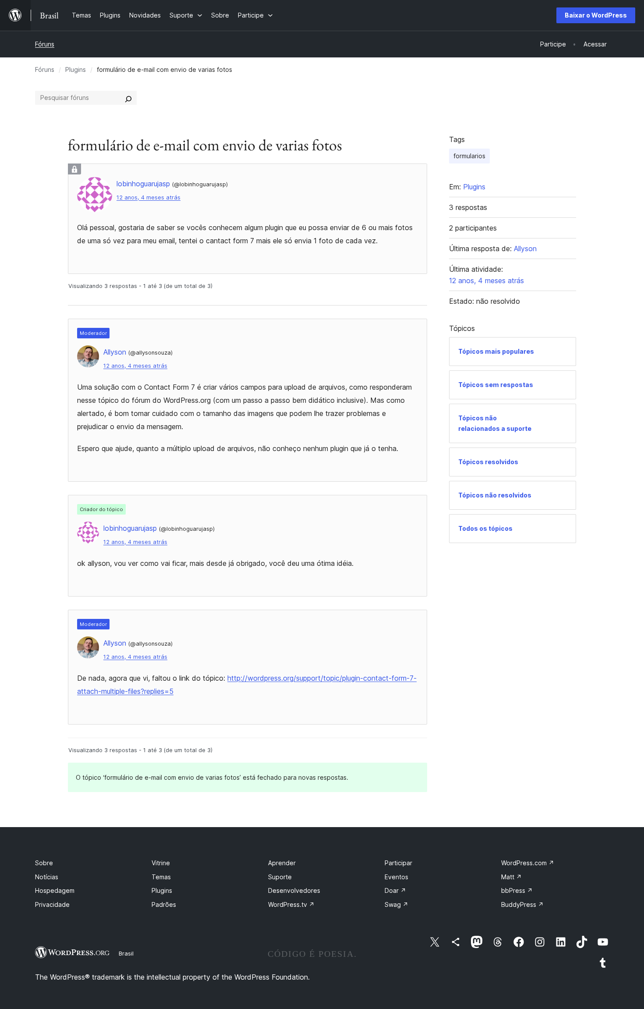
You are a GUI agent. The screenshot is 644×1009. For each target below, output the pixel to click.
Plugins (75, 69)
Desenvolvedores (294, 890)
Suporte (280, 877)
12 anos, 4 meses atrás (148, 197)
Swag (396, 904)
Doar (395, 890)
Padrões (164, 904)
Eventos (396, 877)
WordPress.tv (291, 904)
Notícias (46, 877)
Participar (398, 863)
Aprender (282, 863)
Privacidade (52, 904)
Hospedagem (54, 890)
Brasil (126, 953)
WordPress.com (527, 863)
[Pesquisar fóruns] (128, 98)
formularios (469, 156)
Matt (511, 877)
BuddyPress (522, 904)
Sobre (44, 863)
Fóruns (44, 44)
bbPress (517, 890)
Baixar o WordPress (596, 15)
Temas (161, 877)
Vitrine (161, 863)
